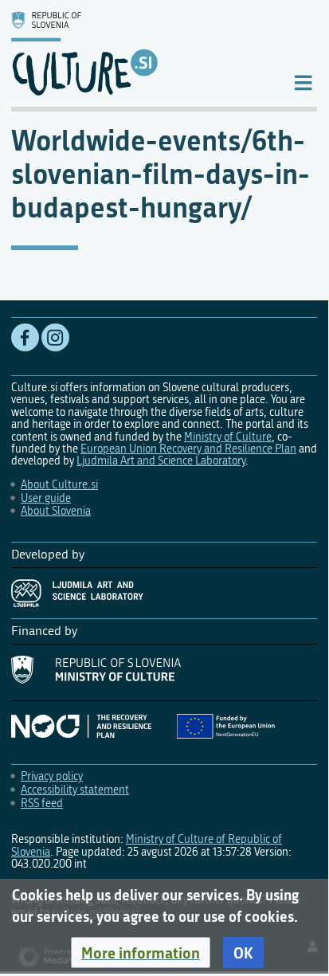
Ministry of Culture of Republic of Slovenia (146, 845)
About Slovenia (56, 511)
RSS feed (42, 803)
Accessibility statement (75, 790)
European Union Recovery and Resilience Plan (188, 449)
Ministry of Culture (228, 437)
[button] (140, 953)
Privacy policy (52, 776)
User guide (46, 498)
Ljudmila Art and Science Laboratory (160, 461)
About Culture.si (59, 485)
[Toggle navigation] (303, 82)
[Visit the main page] (139, 53)
